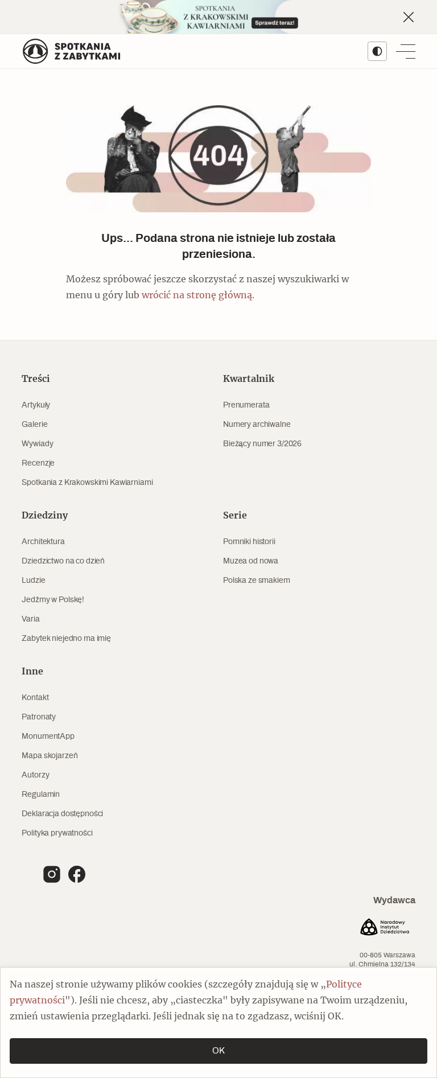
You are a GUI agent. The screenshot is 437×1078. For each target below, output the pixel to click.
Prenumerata (246, 405)
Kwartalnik (248, 379)
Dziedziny (45, 515)
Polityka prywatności (57, 833)
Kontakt (35, 698)
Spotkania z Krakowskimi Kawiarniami (87, 483)
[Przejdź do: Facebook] (77, 874)
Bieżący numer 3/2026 (262, 444)
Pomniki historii (249, 542)
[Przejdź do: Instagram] (52, 874)
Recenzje (38, 463)
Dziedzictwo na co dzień (63, 561)
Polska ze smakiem (256, 581)
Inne (32, 671)
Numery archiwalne (257, 425)
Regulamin (41, 795)
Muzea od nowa (250, 561)
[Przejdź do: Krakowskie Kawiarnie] (218, 17)
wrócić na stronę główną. (198, 295)
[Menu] (405, 51)
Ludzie (33, 581)
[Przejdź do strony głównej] (72, 51)
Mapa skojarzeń (49, 756)
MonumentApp (48, 736)
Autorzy (35, 775)
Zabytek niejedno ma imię (66, 639)
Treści (36, 379)
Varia (30, 619)
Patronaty (39, 717)
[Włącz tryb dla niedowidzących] (377, 51)
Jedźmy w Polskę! (53, 600)
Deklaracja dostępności (62, 814)
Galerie (34, 425)
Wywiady (37, 444)
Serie (235, 515)
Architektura (43, 542)
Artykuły (36, 405)
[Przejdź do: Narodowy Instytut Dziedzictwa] (384, 928)
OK (218, 1051)
